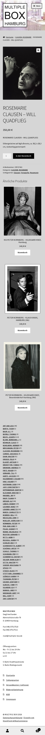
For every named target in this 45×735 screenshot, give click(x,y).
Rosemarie (34, 173)
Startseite (9, 37)
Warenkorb (22, 252)
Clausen (17, 173)
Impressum (11, 699)
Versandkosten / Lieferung (17, 685)
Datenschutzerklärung (12, 717)
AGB (8, 694)
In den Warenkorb (23, 156)
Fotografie (25, 173)
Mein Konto (7, 731)
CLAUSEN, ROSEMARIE (23, 37)
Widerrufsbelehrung (14, 689)
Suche (22, 731)
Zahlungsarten (12, 680)
